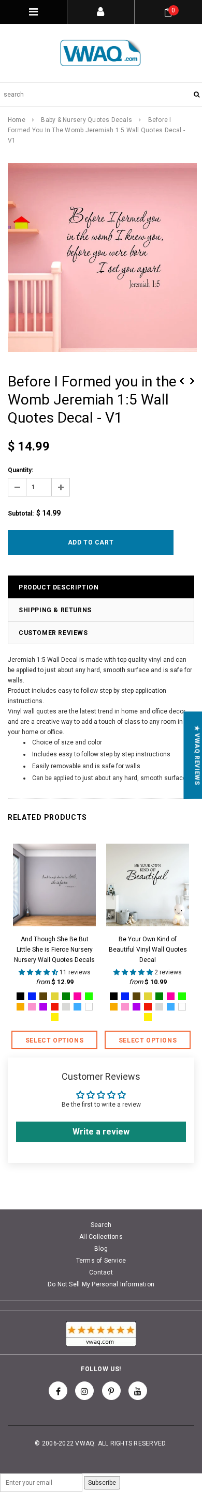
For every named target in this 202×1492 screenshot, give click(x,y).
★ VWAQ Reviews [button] (196, 755)
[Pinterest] (111, 1390)
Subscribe (102, 1482)
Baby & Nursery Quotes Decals (86, 119)
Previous (182, 381)
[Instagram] (84, 1390)
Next (192, 381)
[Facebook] (58, 1390)
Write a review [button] (101, 1132)
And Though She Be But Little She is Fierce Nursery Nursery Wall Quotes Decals (54, 949)
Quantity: (20, 470)
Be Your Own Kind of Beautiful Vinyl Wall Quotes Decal (148, 949)
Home (16, 119)
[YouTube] (137, 1390)
